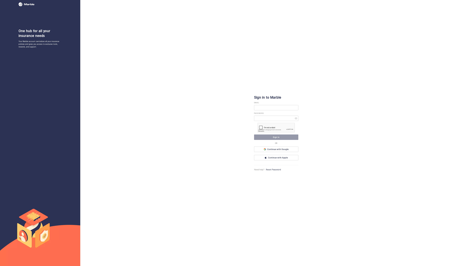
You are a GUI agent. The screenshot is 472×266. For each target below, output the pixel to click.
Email (256, 103)
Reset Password (273, 169)
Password (259, 113)
